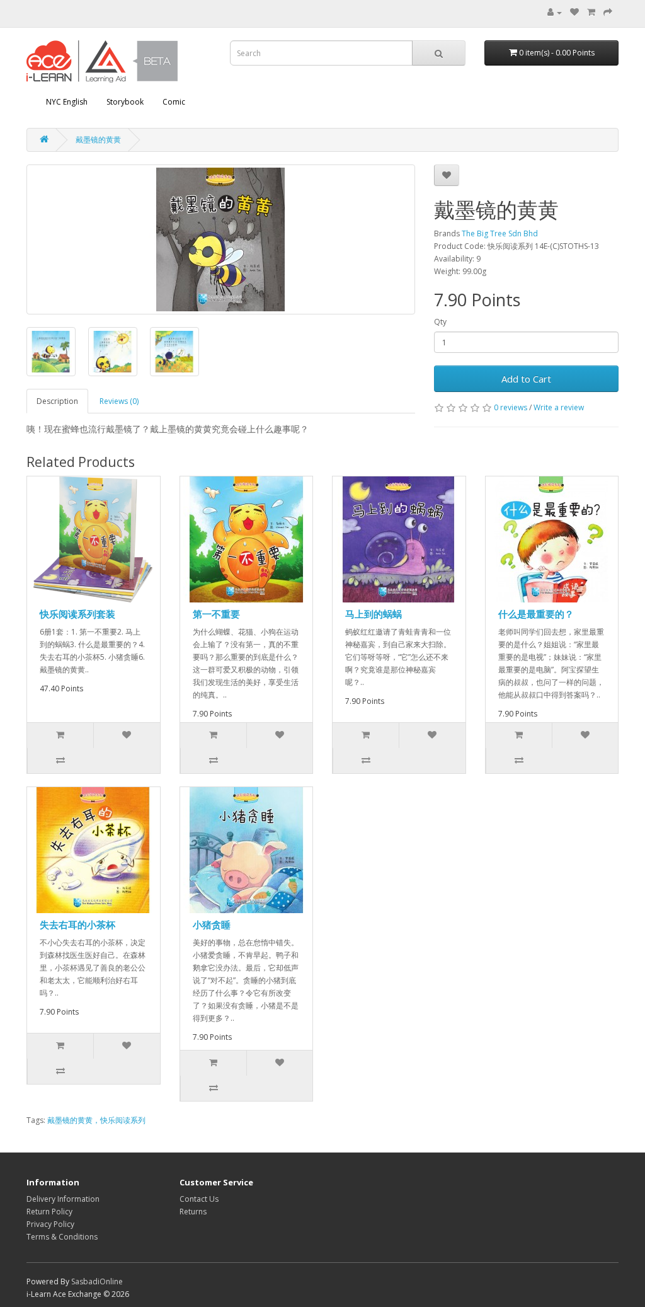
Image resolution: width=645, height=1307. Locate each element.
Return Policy (49, 1211)
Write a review (559, 407)
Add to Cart (526, 378)
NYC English (67, 101)
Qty (440, 321)
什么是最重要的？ (536, 613)
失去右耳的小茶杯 (77, 924)
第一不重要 (216, 613)
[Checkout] (607, 12)
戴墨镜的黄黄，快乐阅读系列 (96, 1120)
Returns (193, 1211)
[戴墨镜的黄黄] (220, 239)
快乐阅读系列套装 (77, 613)
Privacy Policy (50, 1224)
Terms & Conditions (62, 1236)
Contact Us (199, 1199)
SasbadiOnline (97, 1281)
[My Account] (554, 12)
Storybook (125, 101)
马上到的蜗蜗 (373, 613)
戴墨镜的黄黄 (98, 139)
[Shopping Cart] (591, 12)
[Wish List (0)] (574, 12)
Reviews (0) (119, 401)
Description (57, 401)
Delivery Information (63, 1199)
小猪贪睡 (212, 924)
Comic (174, 101)
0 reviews (510, 407)
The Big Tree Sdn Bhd (500, 233)
